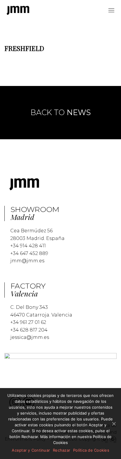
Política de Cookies (91, 450)
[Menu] (111, 10)
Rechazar (61, 450)
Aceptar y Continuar (31, 450)
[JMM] (18, 10)
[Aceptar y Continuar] (114, 424)
